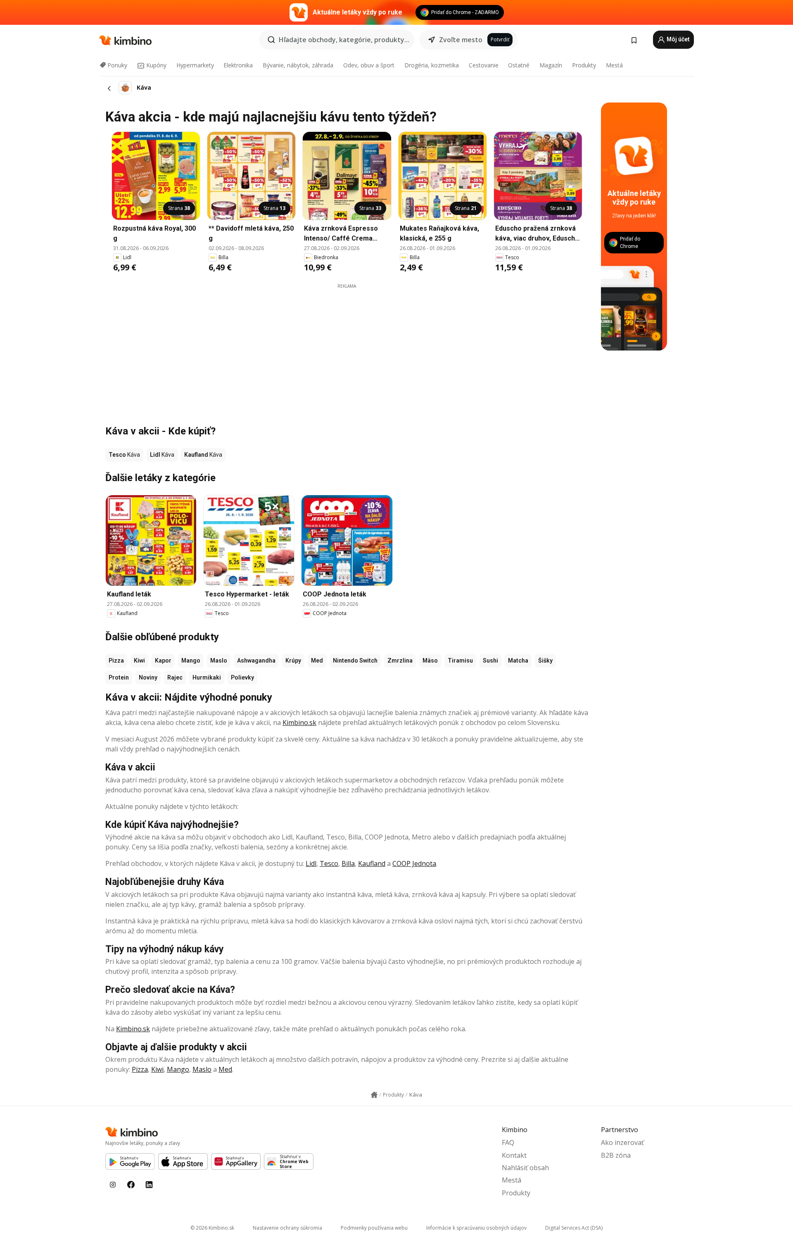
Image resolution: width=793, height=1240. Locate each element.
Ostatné (518, 65)
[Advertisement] (347, 347)
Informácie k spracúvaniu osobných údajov (476, 1227)
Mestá (614, 65)
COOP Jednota (414, 863)
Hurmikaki (206, 677)
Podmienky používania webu (374, 1227)
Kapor (163, 660)
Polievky (242, 677)
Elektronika (238, 65)
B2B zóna (616, 1155)
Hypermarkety (195, 65)
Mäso (430, 660)
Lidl (311, 863)
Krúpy (293, 660)
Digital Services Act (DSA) (574, 1227)
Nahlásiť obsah (525, 1167)
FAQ (508, 1142)
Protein (119, 677)
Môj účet (677, 39)
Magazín (550, 65)
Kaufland (371, 863)
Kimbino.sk (299, 722)
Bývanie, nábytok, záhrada (298, 65)
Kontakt (514, 1155)
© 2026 (212, 1227)
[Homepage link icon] (374, 1095)
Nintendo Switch (355, 660)
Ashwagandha (256, 660)
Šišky (545, 660)
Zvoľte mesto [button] (460, 39)
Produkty (584, 65)
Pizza (116, 660)
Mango (190, 660)
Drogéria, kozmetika (431, 65)
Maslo (218, 660)
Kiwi (139, 660)
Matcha (518, 660)
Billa (348, 863)
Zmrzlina (400, 660)
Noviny (148, 677)
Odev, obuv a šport (368, 65)
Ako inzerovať (622, 1142)
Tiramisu (460, 660)
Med (317, 660)
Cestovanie (484, 65)
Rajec (175, 677)
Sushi (490, 660)
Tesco (329, 863)
